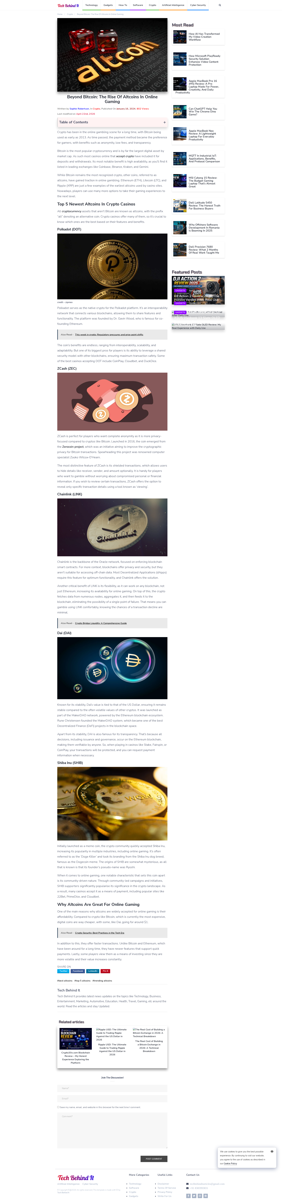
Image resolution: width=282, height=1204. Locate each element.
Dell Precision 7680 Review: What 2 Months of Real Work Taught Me (204, 249)
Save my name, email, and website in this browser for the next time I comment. (100, 1107)
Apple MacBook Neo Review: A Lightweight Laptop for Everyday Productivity (202, 135)
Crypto (152, 5)
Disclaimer (163, 1183)
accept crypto (125, 156)
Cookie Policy (230, 1163)
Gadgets (108, 5)
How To (123, 5)
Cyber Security (198, 5)
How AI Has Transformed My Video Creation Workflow (204, 37)
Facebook (78, 971)
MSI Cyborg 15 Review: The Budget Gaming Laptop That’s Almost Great (203, 182)
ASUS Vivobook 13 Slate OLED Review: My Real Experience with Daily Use (197, 321)
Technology (91, 5)
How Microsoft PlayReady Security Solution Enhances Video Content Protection (204, 60)
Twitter (63, 971)
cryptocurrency (71, 211)
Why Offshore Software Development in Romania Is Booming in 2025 (204, 227)
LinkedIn (92, 971)
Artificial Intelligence (173, 5)
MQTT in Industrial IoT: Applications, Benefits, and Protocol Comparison (204, 158)
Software (138, 5)
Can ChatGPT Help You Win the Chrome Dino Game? (203, 111)
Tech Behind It (63, 1192)
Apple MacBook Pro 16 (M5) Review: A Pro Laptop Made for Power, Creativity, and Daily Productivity (197, 86)
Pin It (105, 971)
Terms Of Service (167, 1188)
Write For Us (164, 1196)
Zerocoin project (73, 447)
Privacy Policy (165, 1192)
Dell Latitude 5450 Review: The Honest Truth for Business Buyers (204, 205)
